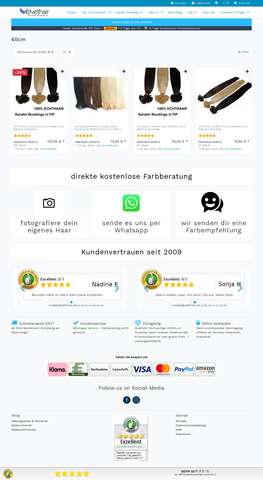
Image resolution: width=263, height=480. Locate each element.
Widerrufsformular (23, 429)
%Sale (71, 12)
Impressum (183, 434)
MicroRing (175, 12)
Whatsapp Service (85, 328)
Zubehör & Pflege (233, 12)
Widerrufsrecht (21, 425)
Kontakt (181, 421)
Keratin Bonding (127, 12)
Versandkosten (48, 149)
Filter (245, 52)
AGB (179, 429)
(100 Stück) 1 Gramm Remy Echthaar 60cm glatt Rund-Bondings (39, 127)
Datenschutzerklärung (191, 425)
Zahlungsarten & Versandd (29, 421)
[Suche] (217, 3)
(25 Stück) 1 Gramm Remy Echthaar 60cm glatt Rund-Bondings (223, 127)
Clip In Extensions (94, 12)
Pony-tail (208, 12)
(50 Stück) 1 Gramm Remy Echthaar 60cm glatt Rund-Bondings (161, 127)
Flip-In (191, 12)
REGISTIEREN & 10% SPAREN (131, 22)
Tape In (153, 12)
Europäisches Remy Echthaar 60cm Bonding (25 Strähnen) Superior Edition (98, 127)
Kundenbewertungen (191, 474)
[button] (22, 288)
